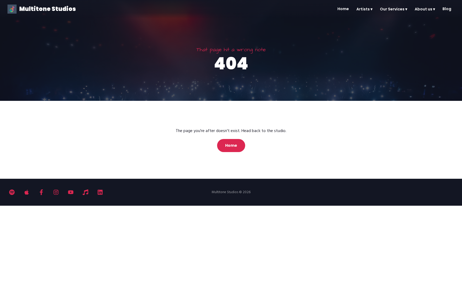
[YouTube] (71, 192)
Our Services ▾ (393, 9)
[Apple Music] (26, 192)
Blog (446, 8)
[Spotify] (12, 192)
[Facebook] (41, 192)
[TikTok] (85, 192)
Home (343, 8)
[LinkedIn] (100, 192)
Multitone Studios (47, 9)
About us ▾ (425, 9)
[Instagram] (56, 192)
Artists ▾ (364, 9)
